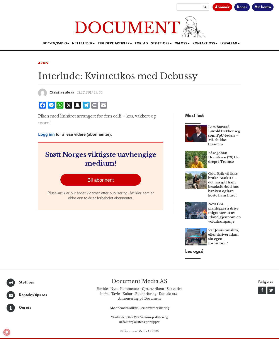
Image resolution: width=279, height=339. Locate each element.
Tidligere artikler (114, 43)
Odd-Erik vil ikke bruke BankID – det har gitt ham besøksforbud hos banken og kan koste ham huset (223, 184)
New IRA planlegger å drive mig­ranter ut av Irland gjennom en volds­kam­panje (224, 212)
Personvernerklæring (154, 308)
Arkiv (43, 63)
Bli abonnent (100, 179)
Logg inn (46, 134)
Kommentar (129, 289)
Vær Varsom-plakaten (149, 317)
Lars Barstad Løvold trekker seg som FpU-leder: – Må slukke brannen (224, 135)
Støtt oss (26, 283)
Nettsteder (82, 43)
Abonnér (222, 7)
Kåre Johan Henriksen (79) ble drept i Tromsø (223, 157)
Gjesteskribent (153, 289)
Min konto (263, 7)
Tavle (115, 294)
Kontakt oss (203, 43)
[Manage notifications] (6, 332)
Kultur (127, 294)
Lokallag (228, 43)
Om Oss (181, 43)
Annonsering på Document (139, 298)
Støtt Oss (160, 43)
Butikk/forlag (145, 294)
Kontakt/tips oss (33, 295)
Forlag (141, 43)
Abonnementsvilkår (124, 308)
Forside (102, 289)
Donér (242, 7)
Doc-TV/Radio (55, 43)
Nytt (114, 289)
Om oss (25, 308)
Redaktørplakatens (132, 322)
